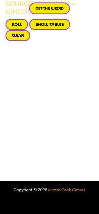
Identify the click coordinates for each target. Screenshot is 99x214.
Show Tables (49, 24)
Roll (17, 24)
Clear (18, 35)
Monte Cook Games (66, 189)
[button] (49, 8)
